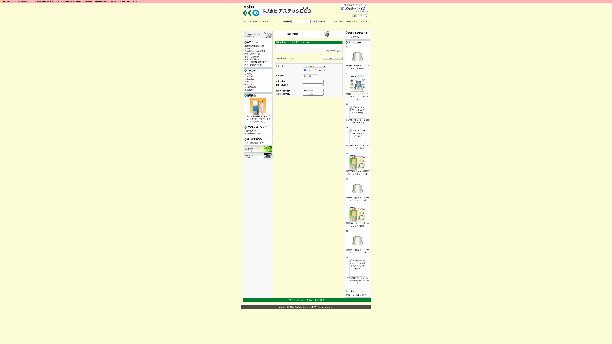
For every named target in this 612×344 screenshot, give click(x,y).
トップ (246, 21)
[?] (284, 58)
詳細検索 (264, 21)
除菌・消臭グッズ (252, 54)
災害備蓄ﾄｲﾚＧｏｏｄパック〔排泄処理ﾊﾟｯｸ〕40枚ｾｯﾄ (357, 280)
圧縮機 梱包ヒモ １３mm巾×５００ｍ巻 (357, 121)
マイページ (339, 21)
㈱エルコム (249, 79)
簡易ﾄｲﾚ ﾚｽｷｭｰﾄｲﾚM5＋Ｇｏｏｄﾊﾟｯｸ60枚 (357, 146)
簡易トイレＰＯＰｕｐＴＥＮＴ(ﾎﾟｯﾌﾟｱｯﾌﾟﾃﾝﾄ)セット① (357, 96)
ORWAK (248, 74)
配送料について (251, 131)
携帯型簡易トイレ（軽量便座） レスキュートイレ (357, 172)
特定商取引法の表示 (253, 133)
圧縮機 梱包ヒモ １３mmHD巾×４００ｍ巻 (357, 199)
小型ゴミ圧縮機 (251, 57)
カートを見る (351, 21)
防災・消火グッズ (252, 65)
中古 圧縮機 (250, 59)
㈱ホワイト (249, 82)
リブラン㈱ (249, 76)
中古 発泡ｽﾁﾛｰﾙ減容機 (254, 62)
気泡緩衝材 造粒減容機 (255, 51)
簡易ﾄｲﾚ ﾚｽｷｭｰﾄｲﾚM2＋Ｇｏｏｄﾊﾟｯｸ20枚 (357, 224)
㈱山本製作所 (250, 87)
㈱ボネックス (250, 84)
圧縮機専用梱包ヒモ (253, 46)
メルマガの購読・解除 (254, 143)
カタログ (255, 21)
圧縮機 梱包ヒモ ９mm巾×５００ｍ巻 (357, 66)
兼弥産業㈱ (249, 90)
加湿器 (247, 48)
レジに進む (364, 21)
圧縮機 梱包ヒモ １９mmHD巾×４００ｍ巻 (357, 251)
